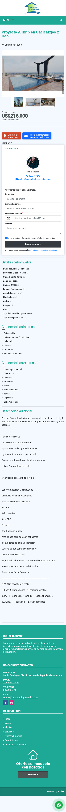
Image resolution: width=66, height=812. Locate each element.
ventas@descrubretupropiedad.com (34, 179)
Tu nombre (10, 194)
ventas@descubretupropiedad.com (20, 697)
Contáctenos (11, 740)
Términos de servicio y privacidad (43, 250)
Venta (8, 723)
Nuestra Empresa (13, 736)
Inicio (7, 718)
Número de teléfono (14, 213)
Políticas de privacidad (16, 744)
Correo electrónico (13, 204)
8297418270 (34, 176)
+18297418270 (11, 682)
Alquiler (8, 727)
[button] (61, 52)
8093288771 (9, 690)
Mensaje (9, 223)
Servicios (9, 731)
